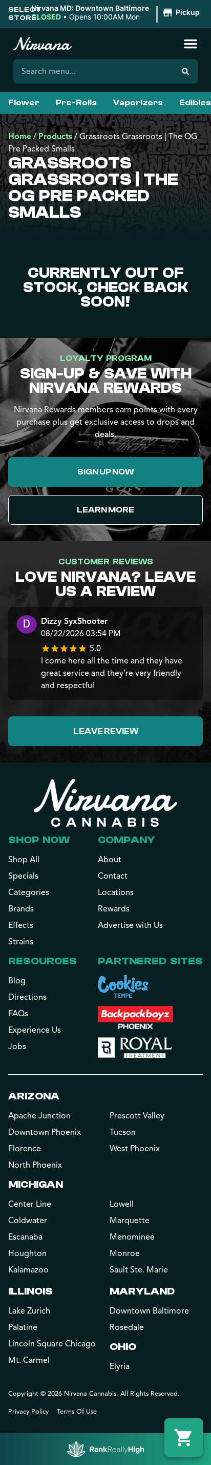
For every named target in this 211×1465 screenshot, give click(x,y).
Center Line (29, 1204)
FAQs (18, 1014)
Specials (23, 876)
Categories (28, 892)
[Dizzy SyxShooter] (26, 625)
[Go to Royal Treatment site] (135, 1047)
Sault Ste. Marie (139, 1270)
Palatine (22, 1327)
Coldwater (27, 1220)
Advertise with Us (130, 925)
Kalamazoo (28, 1270)
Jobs (17, 1046)
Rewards (114, 909)
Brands (21, 909)
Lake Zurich (29, 1311)
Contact (113, 876)
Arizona (33, 1096)
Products (55, 136)
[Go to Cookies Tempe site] (123, 986)
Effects (20, 925)
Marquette (130, 1220)
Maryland (142, 1291)
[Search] (185, 71)
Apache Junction (39, 1116)
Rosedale (127, 1327)
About (109, 859)
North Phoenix (35, 1165)
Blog (17, 981)
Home (19, 136)
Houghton (27, 1253)
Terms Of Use (77, 1411)
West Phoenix (135, 1149)
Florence (24, 1149)
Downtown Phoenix (44, 1132)
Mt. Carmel (29, 1360)
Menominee (132, 1237)
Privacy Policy (28, 1411)
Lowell (122, 1204)
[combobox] (93, 71)
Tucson (123, 1132)
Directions (27, 997)
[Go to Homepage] (105, 802)
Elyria (120, 1366)
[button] (117, 13)
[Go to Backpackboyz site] (135, 1017)
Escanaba (25, 1237)
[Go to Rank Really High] (105, 1449)
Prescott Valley (137, 1116)
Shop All (23, 859)
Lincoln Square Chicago (52, 1344)
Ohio (123, 1347)
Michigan (35, 1184)
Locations (116, 892)
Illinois (30, 1291)
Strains (20, 942)
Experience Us (34, 1030)
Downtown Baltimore (149, 1311)
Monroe (125, 1253)
